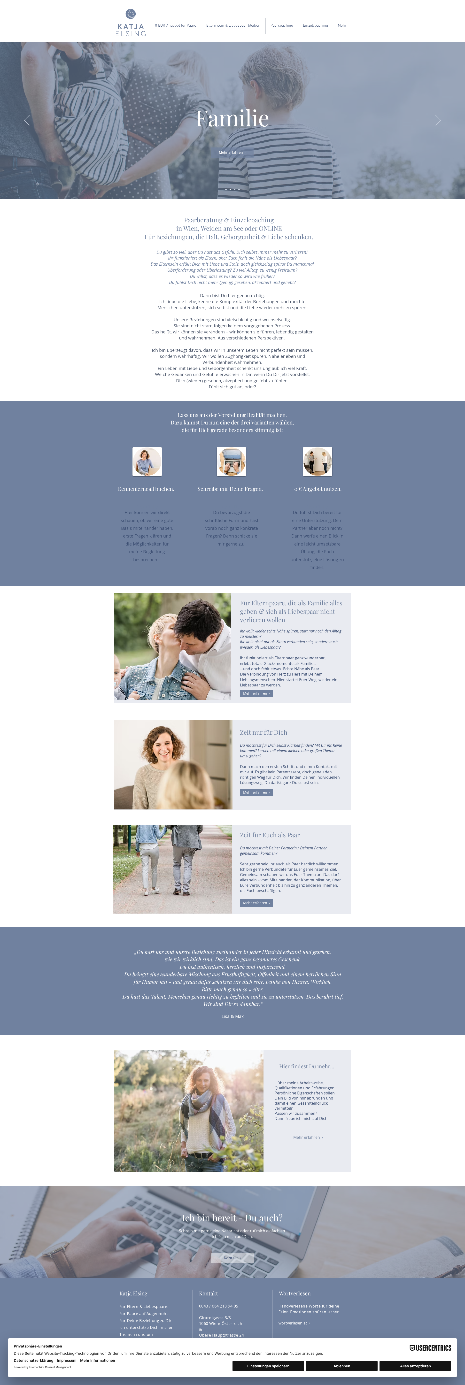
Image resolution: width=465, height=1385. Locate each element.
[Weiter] (438, 120)
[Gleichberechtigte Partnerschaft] (226, 189)
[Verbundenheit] (234, 189)
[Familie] (230, 189)
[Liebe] (239, 189)
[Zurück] (27, 120)
